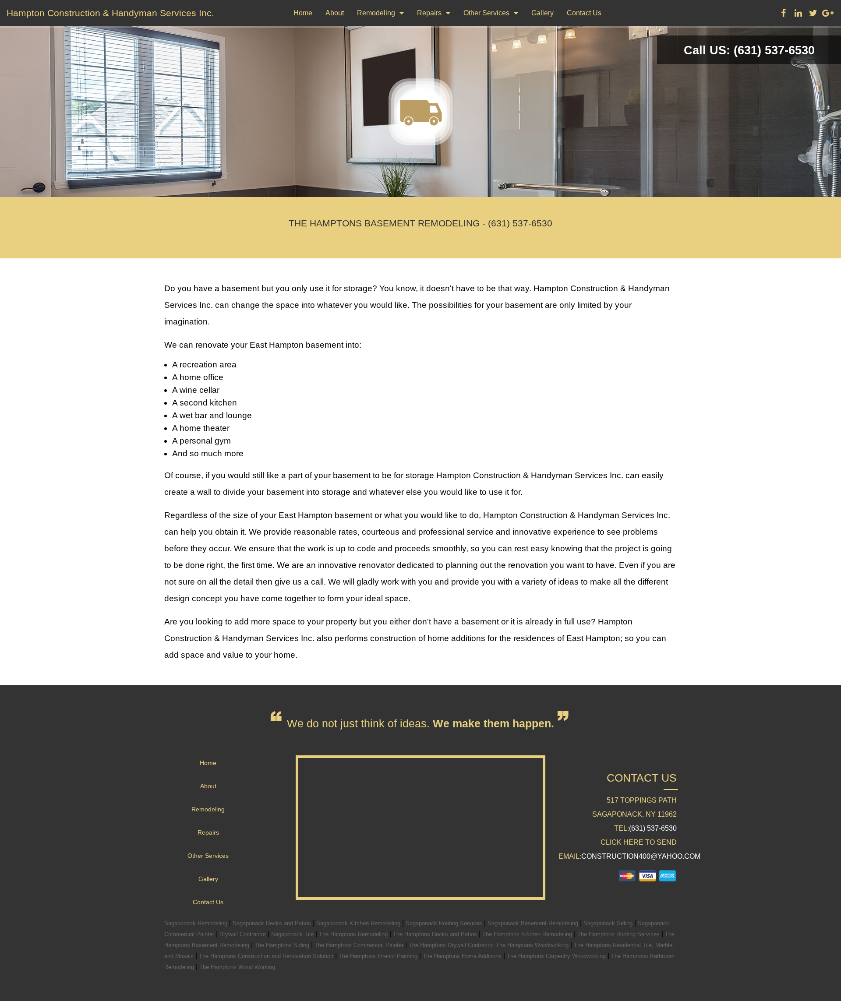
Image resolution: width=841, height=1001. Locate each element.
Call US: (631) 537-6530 (749, 50)
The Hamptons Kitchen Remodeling (528, 934)
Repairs (429, 13)
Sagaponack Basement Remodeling (534, 923)
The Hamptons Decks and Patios (436, 934)
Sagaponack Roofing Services (445, 923)
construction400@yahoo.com (640, 856)
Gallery (542, 13)
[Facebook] (783, 14)
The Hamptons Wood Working (237, 967)
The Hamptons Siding (282, 945)
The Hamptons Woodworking (533, 945)
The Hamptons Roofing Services (619, 934)
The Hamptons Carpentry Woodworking (557, 956)
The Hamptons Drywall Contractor (452, 945)
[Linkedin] (798, 14)
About (334, 13)
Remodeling (376, 13)
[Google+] (827, 14)
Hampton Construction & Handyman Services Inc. (110, 13)
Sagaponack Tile (293, 934)
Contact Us (584, 13)
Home (302, 13)
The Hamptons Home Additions (463, 956)
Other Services (486, 13)
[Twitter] (813, 14)
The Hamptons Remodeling (354, 934)
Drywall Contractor (243, 934)
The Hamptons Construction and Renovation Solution (267, 956)
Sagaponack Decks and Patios (273, 923)
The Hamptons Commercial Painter (359, 945)
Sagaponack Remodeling (196, 923)
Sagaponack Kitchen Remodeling (359, 923)
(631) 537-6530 (653, 828)
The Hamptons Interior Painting (379, 956)
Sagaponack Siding (608, 923)
